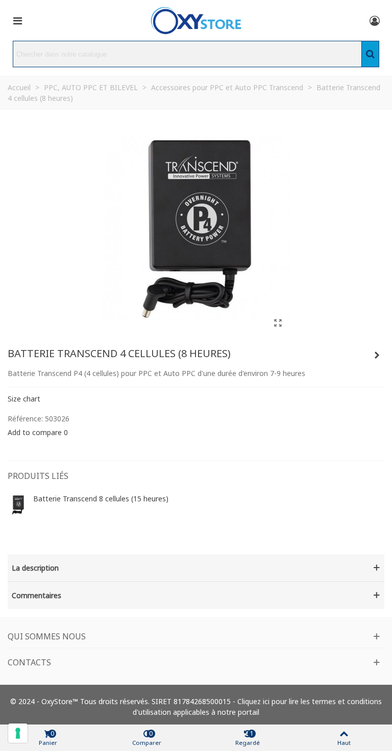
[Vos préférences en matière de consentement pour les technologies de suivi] (18, 733)
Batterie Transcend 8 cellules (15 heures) (100, 498)
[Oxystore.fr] (196, 20)
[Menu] (17, 20)
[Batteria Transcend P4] (277, 322)
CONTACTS (29, 662)
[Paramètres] (374, 20)
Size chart (24, 399)
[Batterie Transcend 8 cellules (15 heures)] (376, 355)
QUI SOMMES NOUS (47, 636)
